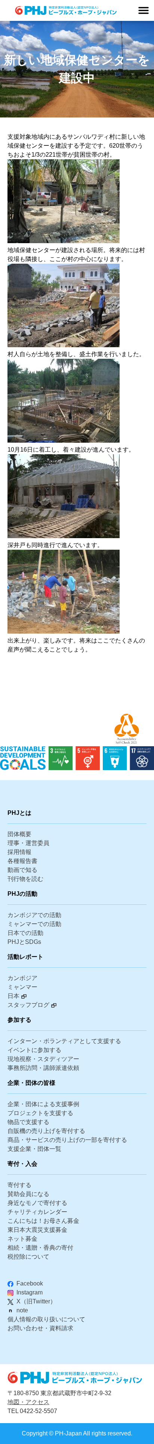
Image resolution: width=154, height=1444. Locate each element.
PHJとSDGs (24, 942)
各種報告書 (22, 861)
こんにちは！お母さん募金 (43, 1221)
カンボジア (22, 978)
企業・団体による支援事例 (43, 1104)
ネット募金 (22, 1239)
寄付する (19, 1185)
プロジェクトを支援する (40, 1113)
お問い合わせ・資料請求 (40, 1328)
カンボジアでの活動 (34, 915)
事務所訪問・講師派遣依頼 (43, 1068)
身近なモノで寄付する (37, 1203)
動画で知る (22, 870)
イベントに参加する (34, 1050)
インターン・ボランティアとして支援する (64, 1041)
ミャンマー (22, 987)
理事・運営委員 (28, 843)
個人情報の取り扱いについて (46, 1319)
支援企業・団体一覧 (34, 1149)
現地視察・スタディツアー (43, 1059)
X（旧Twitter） (36, 1301)
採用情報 (19, 852)
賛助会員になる (28, 1194)
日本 (13, 996)
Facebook (29, 1283)
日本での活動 (25, 933)
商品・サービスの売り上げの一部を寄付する (67, 1140)
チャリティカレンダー (37, 1212)
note (22, 1310)
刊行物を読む (25, 879)
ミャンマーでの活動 (34, 924)
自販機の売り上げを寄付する (46, 1131)
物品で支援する (28, 1122)
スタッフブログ (28, 1005)
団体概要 (19, 834)
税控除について (28, 1256)
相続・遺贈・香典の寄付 (40, 1247)
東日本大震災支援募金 (37, 1230)
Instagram (29, 1292)
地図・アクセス (28, 1402)
